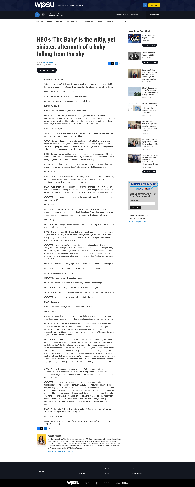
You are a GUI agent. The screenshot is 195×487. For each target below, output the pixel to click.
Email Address (135, 200)
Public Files (135, 469)
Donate (155, 5)
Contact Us (81, 473)
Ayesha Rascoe (48, 63)
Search (107, 473)
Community (75, 21)
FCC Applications (137, 473)
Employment (82, 469)
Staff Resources (110, 469)
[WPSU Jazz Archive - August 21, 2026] (134, 56)
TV (42, 21)
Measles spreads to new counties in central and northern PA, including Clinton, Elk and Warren (150, 108)
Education (89, 21)
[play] (37, 15)
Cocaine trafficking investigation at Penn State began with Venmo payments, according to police (149, 74)
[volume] (43, 15)
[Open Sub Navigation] (44, 21)
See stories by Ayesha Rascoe (60, 451)
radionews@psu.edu (137, 221)
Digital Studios (62, 21)
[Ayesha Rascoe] (41, 440)
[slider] (46, 15)
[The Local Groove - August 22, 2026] (134, 38)
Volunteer (122, 21)
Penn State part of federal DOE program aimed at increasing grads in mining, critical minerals (150, 126)
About (100, 21)
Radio (49, 21)
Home (37, 21)
